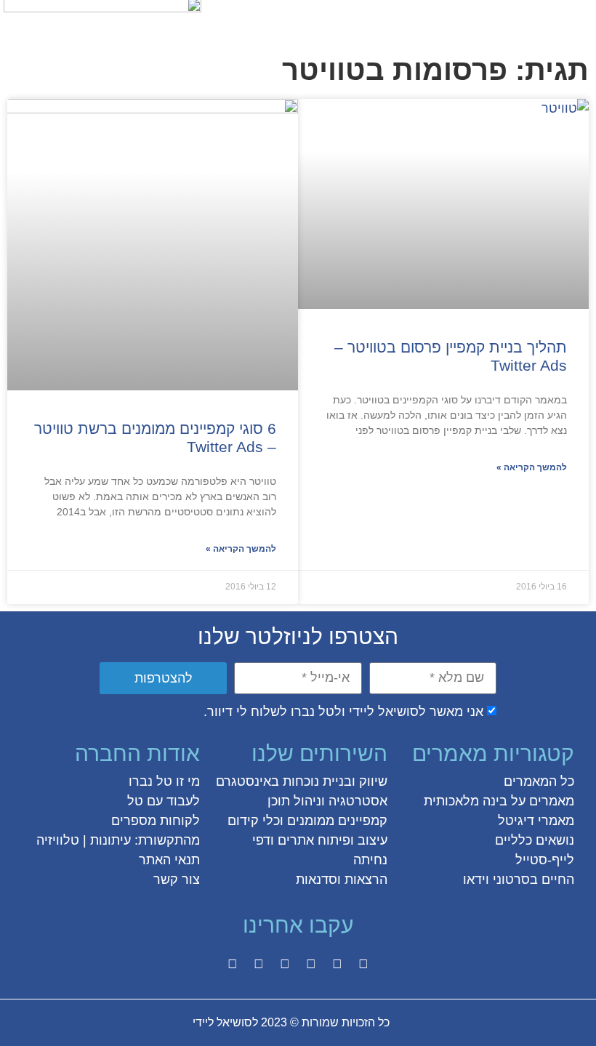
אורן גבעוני (69, 1022)
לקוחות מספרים (155, 820)
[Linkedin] (259, 964)
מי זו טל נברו (164, 781)
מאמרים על (540, 801)
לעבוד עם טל (163, 801)
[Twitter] (337, 964)
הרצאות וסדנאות (341, 879)
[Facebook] (363, 964)
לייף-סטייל (544, 860)
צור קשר (176, 879)
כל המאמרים (539, 781)
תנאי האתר (169, 860)
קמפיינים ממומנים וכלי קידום (307, 820)
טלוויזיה (57, 840)
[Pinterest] (285, 964)
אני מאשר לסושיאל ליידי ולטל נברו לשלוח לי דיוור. (343, 711)
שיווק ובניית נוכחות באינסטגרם (301, 781)
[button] (577, 19)
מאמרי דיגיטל (536, 820)
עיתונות (110, 840)
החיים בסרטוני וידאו (518, 879)
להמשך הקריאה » (531, 467)
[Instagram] (311, 964)
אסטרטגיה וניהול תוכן (327, 801)
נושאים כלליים (534, 840)
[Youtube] (233, 964)
